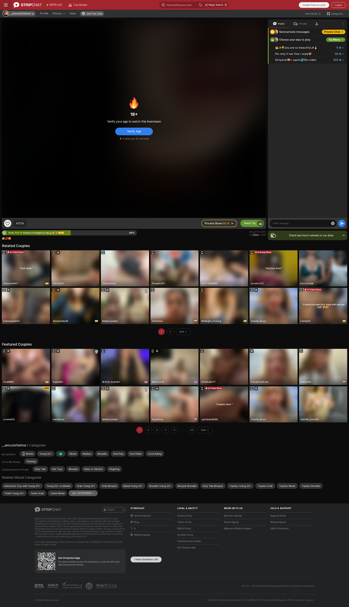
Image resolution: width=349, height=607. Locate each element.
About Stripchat (142, 516)
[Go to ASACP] (53, 586)
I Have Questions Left (146, 559)
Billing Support (278, 522)
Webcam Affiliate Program (237, 528)
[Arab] (61, 454)
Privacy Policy (184, 516)
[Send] (341, 223)
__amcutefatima (14, 445)
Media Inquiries (142, 535)
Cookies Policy (185, 535)
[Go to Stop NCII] (107, 586)
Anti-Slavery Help (186, 547)
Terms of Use (184, 522)
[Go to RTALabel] (40, 586)
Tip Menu (334, 39)
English (111, 509)
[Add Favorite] (7, 223)
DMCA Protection (279, 528)
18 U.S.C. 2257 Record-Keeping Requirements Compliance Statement (278, 586)
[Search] (200, 4)
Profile (44, 13)
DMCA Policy (184, 528)
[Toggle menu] (6, 5)
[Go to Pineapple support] (89, 586)
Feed (73, 13)
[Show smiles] (333, 223)
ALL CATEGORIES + (83, 493)
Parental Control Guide (189, 541)
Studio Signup (231, 522)
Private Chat (332, 31)
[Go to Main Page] (27, 5)
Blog (136, 522)
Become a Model (233, 516)
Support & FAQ (278, 516)
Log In (338, 5)
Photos (59, 13)
